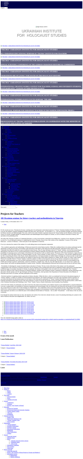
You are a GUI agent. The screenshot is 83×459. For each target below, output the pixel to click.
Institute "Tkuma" (41, 380)
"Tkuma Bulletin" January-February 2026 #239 (13, 353)
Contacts (6, 2)
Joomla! (56, 377)
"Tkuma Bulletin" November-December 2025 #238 (14, 361)
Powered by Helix (5, 375)
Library (6, 5)
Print (5, 224)
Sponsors (6, 3)
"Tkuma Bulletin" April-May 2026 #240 (11, 345)
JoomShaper (44, 377)
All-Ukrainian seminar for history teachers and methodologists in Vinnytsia (32, 218)
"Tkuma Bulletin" (10, 348)
